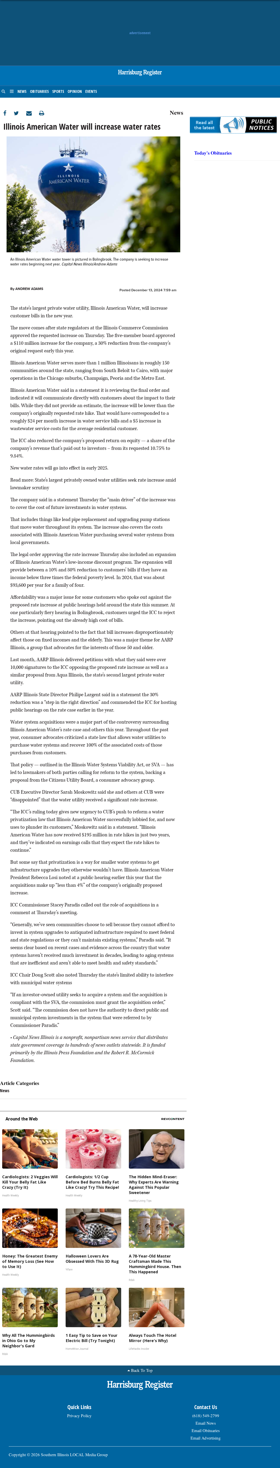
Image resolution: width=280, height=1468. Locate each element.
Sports (58, 91)
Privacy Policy (79, 1415)
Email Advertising (206, 1438)
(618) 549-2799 (205, 1415)
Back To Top (142, 1370)
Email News (206, 1423)
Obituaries (39, 91)
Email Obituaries (206, 1430)
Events (91, 91)
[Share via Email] (32, 113)
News (22, 91)
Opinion (75, 91)
